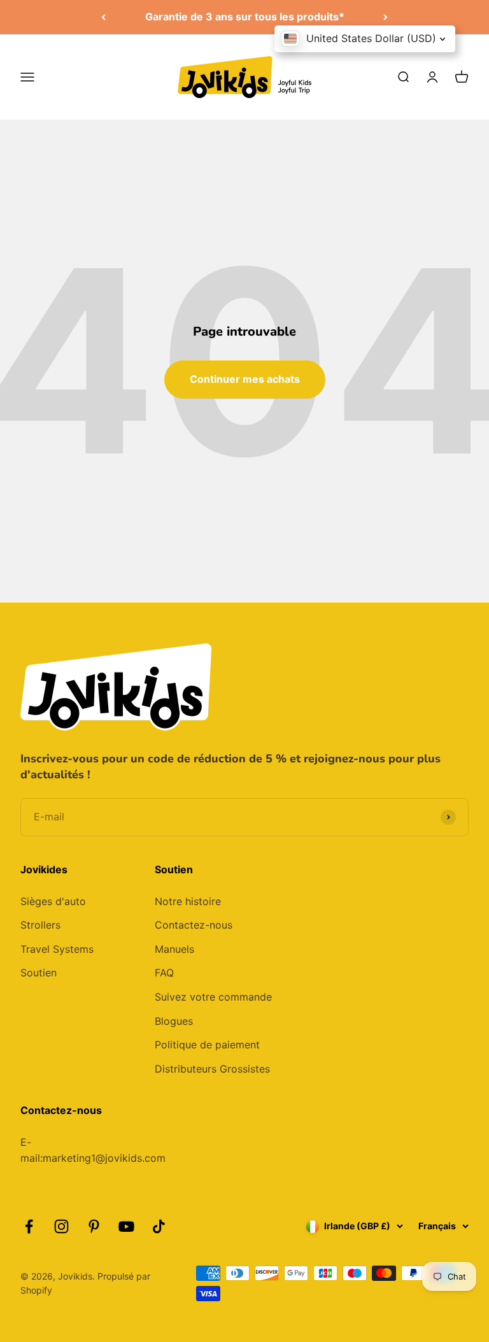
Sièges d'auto (53, 901)
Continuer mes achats (245, 379)
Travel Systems (57, 949)
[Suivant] (385, 17)
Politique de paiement (207, 1044)
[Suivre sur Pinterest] (94, 1226)
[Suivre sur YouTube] (126, 1226)
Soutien (38, 972)
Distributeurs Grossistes (212, 1068)
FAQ (164, 972)
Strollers (40, 924)
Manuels (174, 949)
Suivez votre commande (213, 996)
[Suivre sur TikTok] (158, 1226)
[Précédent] (103, 17)
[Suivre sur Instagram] (61, 1226)
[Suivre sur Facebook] (29, 1226)
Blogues (174, 1021)
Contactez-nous (193, 924)
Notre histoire (188, 901)
